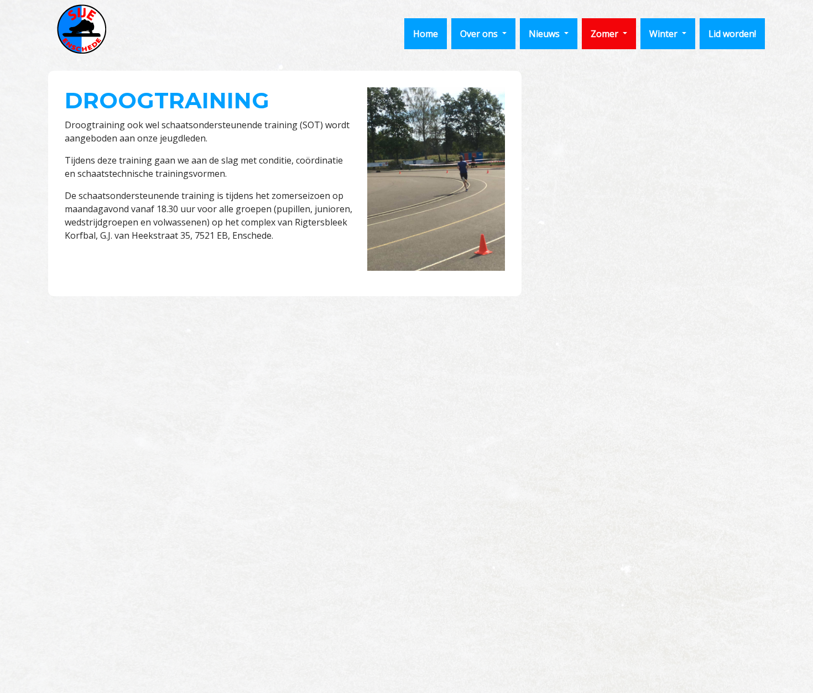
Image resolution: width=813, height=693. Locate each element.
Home (425, 34)
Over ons (480, 34)
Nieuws (545, 34)
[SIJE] (81, 29)
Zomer (606, 34)
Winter (664, 34)
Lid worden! (732, 34)
